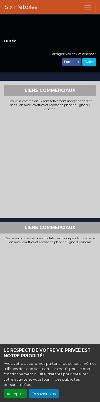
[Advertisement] (50, 164)
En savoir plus (44, 394)
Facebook (71, 62)
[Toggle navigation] (88, 7)
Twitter (89, 62)
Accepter (15, 394)
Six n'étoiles (21, 7)
